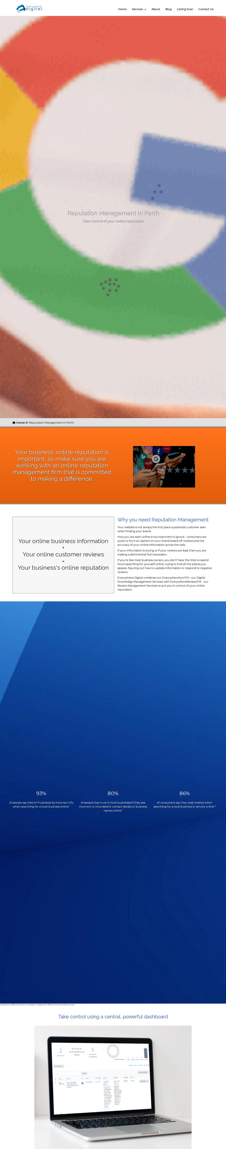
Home (122, 9)
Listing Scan (185, 9)
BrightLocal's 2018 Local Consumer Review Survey (55, 1005)
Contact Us (206, 9)
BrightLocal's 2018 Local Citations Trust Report (18, 1005)
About (156, 9)
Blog (168, 9)
